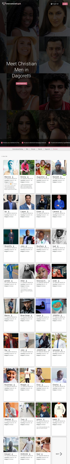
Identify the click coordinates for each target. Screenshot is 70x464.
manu (55, 419)
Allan (23, 281)
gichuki (7, 281)
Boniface (40, 246)
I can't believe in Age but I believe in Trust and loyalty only (27, 291)
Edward (7, 454)
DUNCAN (24, 454)
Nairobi (40, 149)
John (22, 246)
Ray (5, 350)
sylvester (56, 350)
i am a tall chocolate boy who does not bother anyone (43, 427)
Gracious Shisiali (42, 281)
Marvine (7, 177)
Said (38, 454)
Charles (56, 385)
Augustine (41, 177)
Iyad (54, 246)
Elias (39, 385)
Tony (22, 419)
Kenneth (56, 177)
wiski (55, 281)
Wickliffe (8, 246)
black (39, 315)
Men (27, 149)
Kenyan (33, 149)
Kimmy (23, 177)
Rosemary (8, 385)
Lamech (56, 212)
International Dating (17, 149)
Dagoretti (47, 149)
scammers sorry (24, 287)
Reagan (23, 385)
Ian (5, 212)
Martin (7, 315)
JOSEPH (56, 315)
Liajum (23, 212)
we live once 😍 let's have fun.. (11, 184)
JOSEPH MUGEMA (42, 350)
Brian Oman (25, 315)
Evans (39, 212)
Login (65, 4)
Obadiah (7, 419)
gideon (39, 419)
